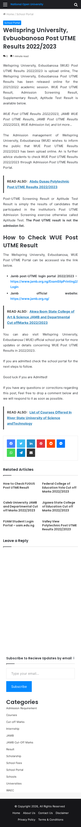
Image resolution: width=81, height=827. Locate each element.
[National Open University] (27, 4)
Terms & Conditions (50, 819)
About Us (29, 813)
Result (10, 749)
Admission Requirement (21, 708)
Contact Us (45, 813)
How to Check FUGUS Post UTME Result (19, 486)
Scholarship (13, 756)
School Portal (24, 14)
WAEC (10, 790)
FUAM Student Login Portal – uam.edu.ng (18, 523)
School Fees (14, 763)
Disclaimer (62, 813)
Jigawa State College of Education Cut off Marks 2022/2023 (58, 506)
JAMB (10, 735)
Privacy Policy (26, 819)
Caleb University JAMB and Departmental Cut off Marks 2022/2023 (20, 506)
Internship (12, 728)
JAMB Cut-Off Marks (19, 742)
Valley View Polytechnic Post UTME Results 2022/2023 (59, 525)
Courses (11, 715)
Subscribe (19, 686)
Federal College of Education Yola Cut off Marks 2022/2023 (59, 488)
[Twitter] (21, 443)
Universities (14, 783)
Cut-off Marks (15, 721)
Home (10, 14)
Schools (11, 776)
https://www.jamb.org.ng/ (29, 299)
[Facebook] (11, 443)
